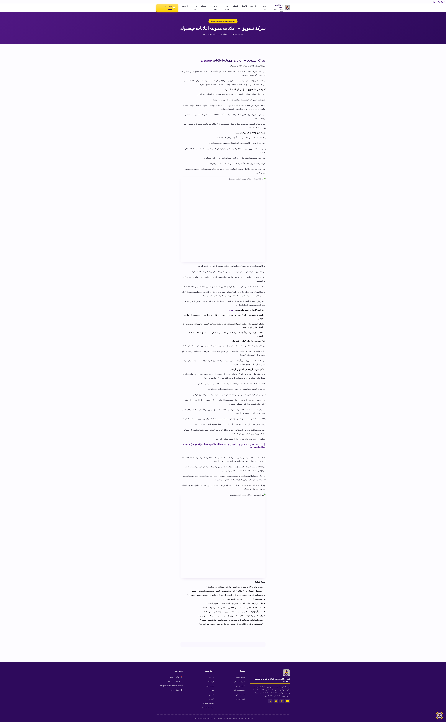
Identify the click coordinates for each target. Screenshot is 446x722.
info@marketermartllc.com (170, 686)
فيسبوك (206, 60)
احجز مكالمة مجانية (169, 7)
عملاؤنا (212, 690)
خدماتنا (203, 6)
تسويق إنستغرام (239, 681)
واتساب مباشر (175, 690)
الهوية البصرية (240, 699)
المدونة (253, 6)
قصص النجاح (227, 7)
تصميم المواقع (240, 694)
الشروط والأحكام (208, 703)
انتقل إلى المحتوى (439, 1)
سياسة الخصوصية (208, 707)
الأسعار (244, 6)
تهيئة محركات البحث (238, 690)
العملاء (235, 6)
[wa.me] (270, 701)
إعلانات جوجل (240, 686)
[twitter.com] (276, 701)
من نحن (195, 7)
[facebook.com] (287, 701)
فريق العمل (215, 7)
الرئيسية (185, 6)
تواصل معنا (264, 7)
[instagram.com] (281, 701)
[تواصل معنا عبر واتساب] (439, 715)
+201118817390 (174, 681)
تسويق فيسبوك (240, 677)
